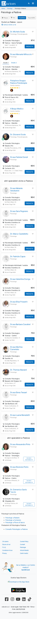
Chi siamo (5, 541)
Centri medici (24, 553)
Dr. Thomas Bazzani (18, 370)
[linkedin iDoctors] (23, 599)
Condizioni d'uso (7, 550)
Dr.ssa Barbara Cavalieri (20, 324)
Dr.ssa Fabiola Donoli (19, 157)
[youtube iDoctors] (18, 599)
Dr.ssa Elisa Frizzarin (18, 302)
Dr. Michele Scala (17, 31)
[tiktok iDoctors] (29, 599)
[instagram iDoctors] (12, 599)
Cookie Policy (24, 541)
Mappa (5, 18)
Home (3, 8)
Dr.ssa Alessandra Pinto (20, 444)
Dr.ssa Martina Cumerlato (16, 348)
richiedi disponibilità (29, 459)
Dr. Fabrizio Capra (17, 256)
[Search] (28, 3)
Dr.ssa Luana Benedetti (20, 415)
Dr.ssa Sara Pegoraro (19, 211)
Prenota (29, 46)
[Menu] (32, 3)
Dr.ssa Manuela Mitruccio (21, 54)
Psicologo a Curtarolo (13, 520)
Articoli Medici (24, 550)
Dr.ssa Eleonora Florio (19, 467)
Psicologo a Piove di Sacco (15, 522)
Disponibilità (31, 18)
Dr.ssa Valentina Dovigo (20, 279)
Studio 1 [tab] (5, 63)
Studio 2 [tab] (14, 63)
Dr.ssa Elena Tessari (18, 392)
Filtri (13, 18)
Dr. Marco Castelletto (19, 234)
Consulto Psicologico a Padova (16, 529)
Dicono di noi (6, 544)
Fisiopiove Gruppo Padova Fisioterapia (18, 81)
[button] (15, 88)
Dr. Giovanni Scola (18, 134)
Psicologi (9, 8)
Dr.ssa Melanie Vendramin (16, 189)
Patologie (23, 547)
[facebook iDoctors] (6, 599)
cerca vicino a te (9, 25)
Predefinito (22, 18)
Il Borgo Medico (16, 108)
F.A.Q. (4, 547)
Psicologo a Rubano (12, 518)
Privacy (4, 553)
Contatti (22, 544)
